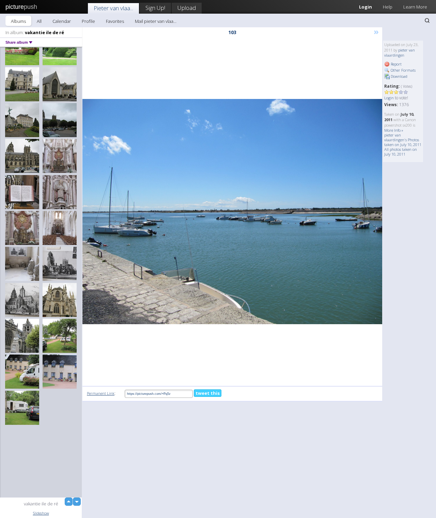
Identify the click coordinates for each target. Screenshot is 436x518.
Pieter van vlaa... (113, 8)
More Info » (393, 130)
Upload (186, 8)
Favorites (115, 21)
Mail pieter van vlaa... (155, 21)
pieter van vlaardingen (399, 52)
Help (387, 7)
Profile (88, 21)
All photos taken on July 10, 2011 (400, 152)
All (39, 21)
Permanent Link (100, 393)
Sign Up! (155, 8)
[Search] (427, 20)
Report (396, 64)
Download (398, 76)
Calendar (61, 21)
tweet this (208, 393)
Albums (18, 21)
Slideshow (41, 513)
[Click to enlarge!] (232, 211)
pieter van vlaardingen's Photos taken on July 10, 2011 (402, 139)
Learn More (415, 7)
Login (365, 7)
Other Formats (403, 70)
